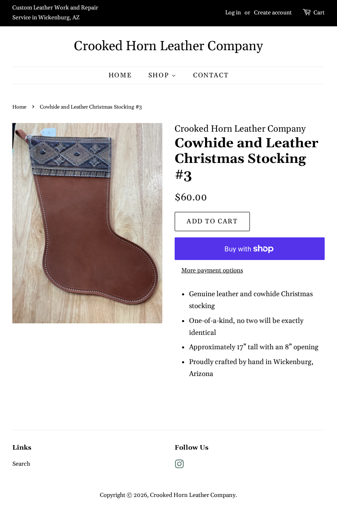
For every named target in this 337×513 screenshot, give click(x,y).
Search (21, 464)
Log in (233, 12)
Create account (273, 12)
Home (120, 75)
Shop (159, 75)
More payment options (212, 270)
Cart (319, 12)
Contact (211, 75)
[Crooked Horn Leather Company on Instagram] (179, 466)
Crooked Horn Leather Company (168, 46)
